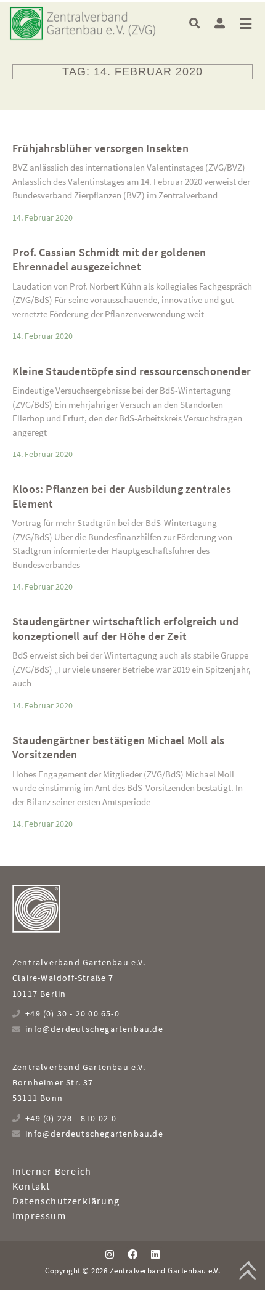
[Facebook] (132, 1254)
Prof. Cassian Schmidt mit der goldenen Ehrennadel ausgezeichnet (109, 259)
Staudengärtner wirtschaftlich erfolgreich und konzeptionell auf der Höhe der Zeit (125, 628)
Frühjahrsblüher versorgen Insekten (100, 148)
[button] (194, 23)
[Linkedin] (155, 1254)
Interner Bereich (51, 1171)
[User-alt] (219, 23)
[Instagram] (109, 1254)
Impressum (39, 1215)
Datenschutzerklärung (66, 1201)
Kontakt (31, 1186)
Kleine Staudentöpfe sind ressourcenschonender (131, 371)
